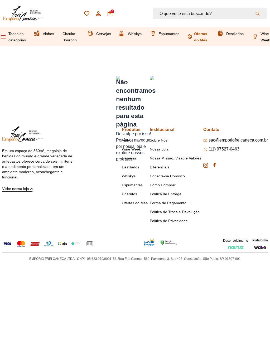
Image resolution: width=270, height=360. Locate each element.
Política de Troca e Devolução (175, 212)
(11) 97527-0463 (224, 149)
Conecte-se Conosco (167, 176)
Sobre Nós (158, 140)
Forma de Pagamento (168, 203)
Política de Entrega (165, 194)
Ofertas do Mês (200, 37)
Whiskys (135, 34)
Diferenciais (159, 167)
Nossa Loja (159, 149)
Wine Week (265, 37)
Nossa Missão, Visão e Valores (175, 158)
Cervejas (103, 34)
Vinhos (48, 34)
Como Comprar (163, 185)
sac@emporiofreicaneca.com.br (238, 140)
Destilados (235, 34)
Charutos (129, 194)
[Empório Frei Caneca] (23, 13)
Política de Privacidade (169, 221)
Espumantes (168, 34)
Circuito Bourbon (69, 37)
